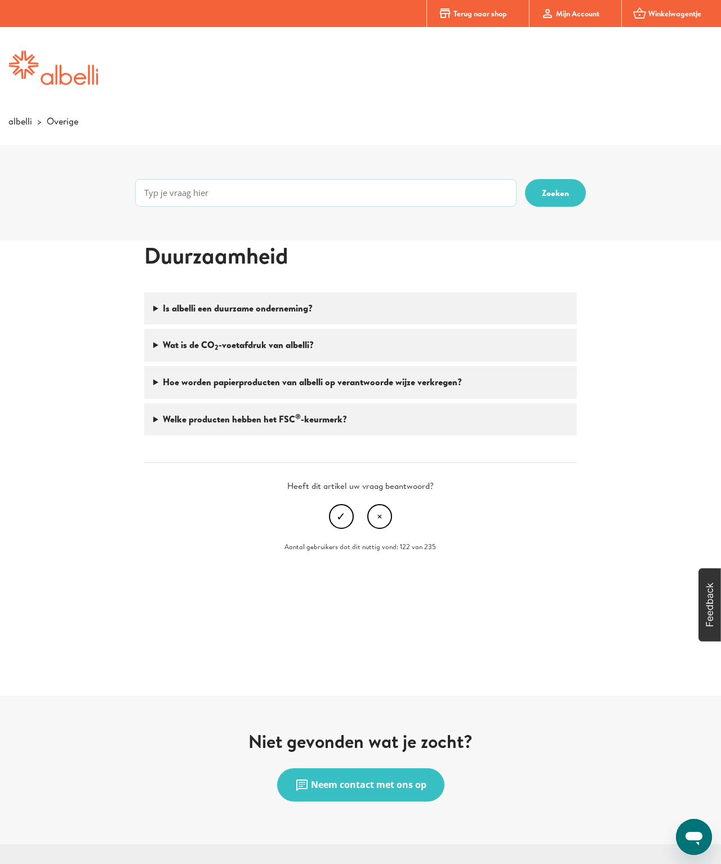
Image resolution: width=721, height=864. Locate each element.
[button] (709, 605)
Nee (379, 516)
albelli (20, 121)
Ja (341, 516)
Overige (62, 121)
